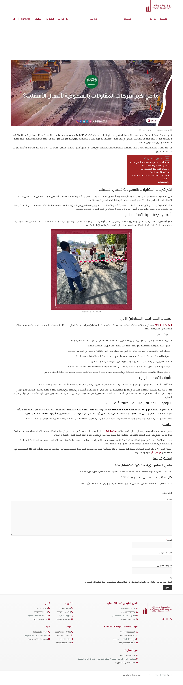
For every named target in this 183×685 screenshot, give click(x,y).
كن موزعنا (63, 19)
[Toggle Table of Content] (166, 158)
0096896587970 (128, 608)
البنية (170, 675)
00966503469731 (128, 635)
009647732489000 (63, 632)
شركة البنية (111, 431)
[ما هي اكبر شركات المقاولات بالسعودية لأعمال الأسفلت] (91, 78)
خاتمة (165, 178)
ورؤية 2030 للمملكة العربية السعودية (130, 410)
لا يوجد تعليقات (163, 130)
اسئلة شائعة (162, 181)
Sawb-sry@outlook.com (38, 639)
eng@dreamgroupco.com (125, 662)
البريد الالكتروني (165, 552)
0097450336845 (41, 608)
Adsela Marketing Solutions (134, 675)
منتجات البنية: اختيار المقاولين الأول (154, 168)
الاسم (169, 540)
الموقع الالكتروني (164, 565)
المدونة (50, 19)
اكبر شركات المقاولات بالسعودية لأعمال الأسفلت (148, 162)
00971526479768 (128, 655)
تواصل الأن (155, 452)
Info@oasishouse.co (127, 642)
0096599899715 (64, 612)
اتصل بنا (38, 19)
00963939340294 (40, 632)
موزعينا (93, 19)
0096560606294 (64, 608)
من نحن (152, 19)
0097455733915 (41, 612)
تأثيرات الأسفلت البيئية (159, 172)
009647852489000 (63, 635)
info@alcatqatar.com (40, 619)
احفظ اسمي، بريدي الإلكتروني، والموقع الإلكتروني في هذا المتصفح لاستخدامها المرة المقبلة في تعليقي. (128, 582)
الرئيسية (164, 19)
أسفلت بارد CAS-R (163, 325)
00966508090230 (128, 632)
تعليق (169, 499)
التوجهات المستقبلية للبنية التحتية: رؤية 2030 (150, 175)
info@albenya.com (128, 619)
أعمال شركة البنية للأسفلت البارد (155, 165)
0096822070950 (128, 612)
